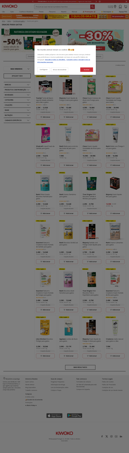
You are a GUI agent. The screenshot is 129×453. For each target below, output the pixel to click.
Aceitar (86, 70)
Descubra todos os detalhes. (55, 60)
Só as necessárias (59, 70)
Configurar (44, 69)
